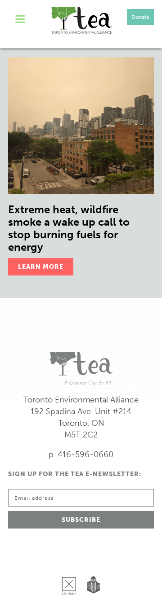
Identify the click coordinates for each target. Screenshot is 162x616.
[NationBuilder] (91, 563)
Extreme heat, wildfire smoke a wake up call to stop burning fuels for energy (69, 228)
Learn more (40, 267)
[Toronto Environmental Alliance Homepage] (81, 20)
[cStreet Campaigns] (71, 563)
